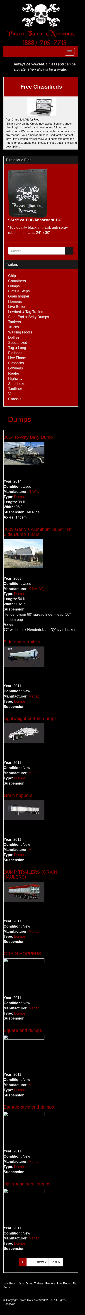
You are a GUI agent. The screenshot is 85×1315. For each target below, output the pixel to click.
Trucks (13, 327)
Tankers (14, 322)
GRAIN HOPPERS (22, 953)
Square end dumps (23, 1030)
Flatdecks (16, 363)
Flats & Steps (19, 291)
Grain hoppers (18, 795)
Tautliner (15, 389)
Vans (12, 394)
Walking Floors (20, 332)
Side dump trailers (22, 641)
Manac (34, 696)
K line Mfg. (37, 589)
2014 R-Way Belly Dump (28, 437)
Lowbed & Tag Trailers (26, 312)
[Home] (41, 15)
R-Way (34, 492)
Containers (17, 281)
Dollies (13, 337)
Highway (15, 378)
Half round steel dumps (27, 1183)
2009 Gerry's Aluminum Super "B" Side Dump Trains (38, 532)
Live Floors (17, 358)
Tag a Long (17, 348)
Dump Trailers (34, 1283)
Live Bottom (17, 307)
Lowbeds (15, 368)
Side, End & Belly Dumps (28, 317)
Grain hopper (18, 296)
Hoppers (15, 301)
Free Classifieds (41, 87)
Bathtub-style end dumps (29, 1107)
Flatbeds (15, 353)
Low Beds (9, 1283)
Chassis (14, 399)
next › (41, 1262)
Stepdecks (16, 384)
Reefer (13, 373)
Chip (12, 276)
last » (55, 1262)
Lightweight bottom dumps (30, 718)
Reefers (50, 1283)
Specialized (17, 342)
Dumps (14, 286)
